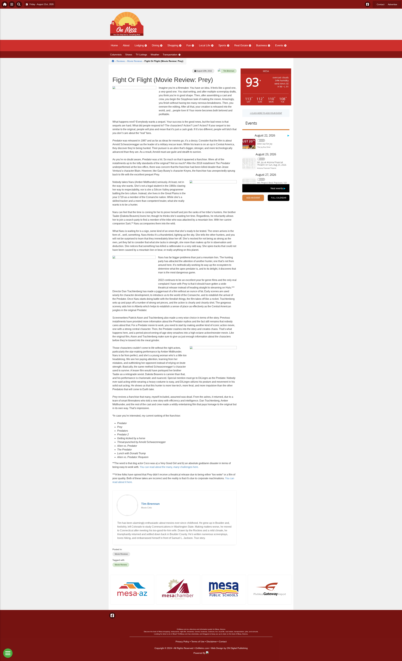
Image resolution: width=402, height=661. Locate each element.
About (126, 45)
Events (279, 45)
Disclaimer (211, 641)
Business (261, 45)
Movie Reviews (121, 554)
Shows (128, 54)
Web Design (217, 648)
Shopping (172, 45)
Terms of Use (197, 641)
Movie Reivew (121, 565)
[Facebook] (367, 4)
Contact (380, 4)
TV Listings (141, 54)
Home (114, 45)
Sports (222, 45)
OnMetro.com (202, 648)
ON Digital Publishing (237, 648)
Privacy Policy (182, 641)
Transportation (170, 54)
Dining (155, 45)
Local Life (204, 45)
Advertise (392, 4)
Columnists (116, 54)
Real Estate (241, 45)
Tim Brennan (228, 71)
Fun (188, 45)
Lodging (139, 45)
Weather (155, 54)
